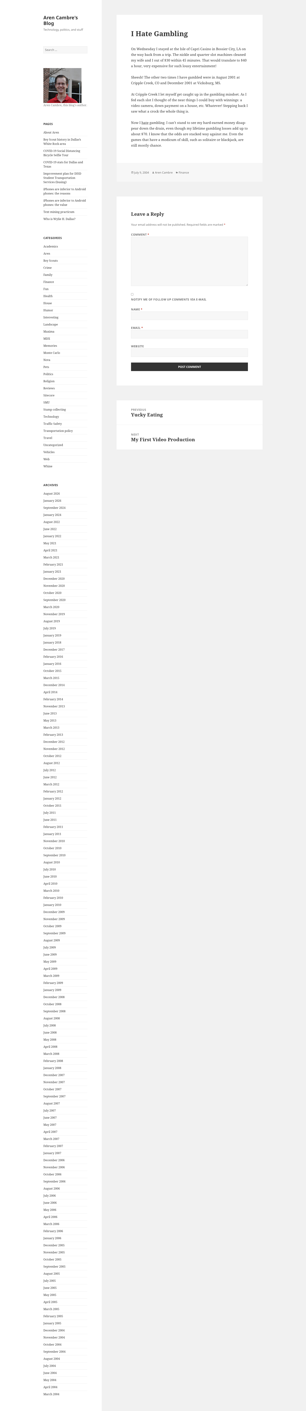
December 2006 (54, 1160)
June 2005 (50, 1288)
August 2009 (51, 940)
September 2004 (54, 1352)
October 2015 (52, 671)
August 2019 (51, 621)
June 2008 (50, 1032)
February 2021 (53, 564)
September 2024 (54, 508)
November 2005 (54, 1252)
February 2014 (53, 699)
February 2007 (53, 1146)
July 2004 (49, 1366)
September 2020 (54, 600)
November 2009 (54, 919)
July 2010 (49, 869)
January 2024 (52, 515)
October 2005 (52, 1259)
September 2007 (54, 1096)
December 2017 (54, 650)
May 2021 (49, 543)
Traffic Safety (52, 424)
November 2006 (54, 1167)
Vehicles (49, 452)
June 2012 (50, 777)
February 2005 (53, 1316)
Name (137, 309)
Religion (49, 381)
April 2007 (50, 1132)
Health (48, 296)
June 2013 (50, 713)
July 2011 (49, 813)
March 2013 (51, 728)
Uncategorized (53, 445)
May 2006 (49, 1210)
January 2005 (52, 1323)
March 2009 (51, 976)
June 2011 (50, 820)
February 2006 (53, 1231)
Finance (48, 282)
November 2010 (54, 841)
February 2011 (53, 827)
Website (137, 346)
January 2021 (52, 572)
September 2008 (54, 1011)
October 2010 (52, 848)
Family (47, 275)
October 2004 (52, 1344)
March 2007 (51, 1139)
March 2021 (51, 557)
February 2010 (53, 898)
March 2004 (51, 1394)
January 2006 (52, 1238)
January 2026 (52, 501)
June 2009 (50, 954)
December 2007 (54, 1075)
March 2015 (51, 678)
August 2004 (51, 1359)
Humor (48, 310)
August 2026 (51, 494)
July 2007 (49, 1110)
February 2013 (53, 735)
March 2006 (51, 1224)
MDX (46, 339)
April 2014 (50, 692)
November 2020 (54, 586)
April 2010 (50, 884)
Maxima (48, 331)
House (47, 303)
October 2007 (52, 1089)
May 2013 (49, 720)
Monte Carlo (51, 353)
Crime (47, 268)
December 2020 (54, 579)
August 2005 (51, 1274)
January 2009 (52, 990)
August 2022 (51, 522)
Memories (50, 346)
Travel (47, 438)
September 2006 (54, 1181)
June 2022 (50, 529)
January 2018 (52, 642)
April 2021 (50, 550)
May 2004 (49, 1380)
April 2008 (50, 1047)
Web (46, 459)
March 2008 (51, 1054)
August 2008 (51, 1018)
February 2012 (53, 791)
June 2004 (50, 1373)
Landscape (50, 324)
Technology (51, 417)
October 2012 (52, 756)
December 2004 (54, 1330)
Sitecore (49, 395)
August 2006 (51, 1188)
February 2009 (53, 983)
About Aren (51, 132)
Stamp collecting (54, 409)
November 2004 (54, 1337)
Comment (140, 234)
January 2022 (52, 536)
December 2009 (54, 912)
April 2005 (50, 1302)
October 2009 (52, 926)
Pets (46, 367)
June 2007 (50, 1118)
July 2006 (49, 1196)
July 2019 (49, 628)
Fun (46, 289)
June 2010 (50, 876)
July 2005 (49, 1281)
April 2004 (50, 1387)
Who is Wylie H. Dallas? (59, 219)
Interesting (50, 317)
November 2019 (54, 614)
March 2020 (51, 607)
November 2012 (54, 749)
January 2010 (52, 905)
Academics (50, 246)
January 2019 (52, 635)
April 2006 (50, 1217)
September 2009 (54, 933)
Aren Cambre (164, 172)
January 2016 (52, 664)
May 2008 (49, 1040)
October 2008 (52, 1004)
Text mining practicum (58, 212)
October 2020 (52, 593)
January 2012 (52, 798)
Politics (48, 374)
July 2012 (49, 770)
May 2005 (49, 1295)
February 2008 (53, 1061)
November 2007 (54, 1082)
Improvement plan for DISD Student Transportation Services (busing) (62, 178)
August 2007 (51, 1103)
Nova (46, 360)
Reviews (49, 388)
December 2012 (54, 742)
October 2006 (52, 1174)
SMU (46, 402)
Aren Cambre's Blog (60, 20)
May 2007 (49, 1125)
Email (137, 328)
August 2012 (51, 763)
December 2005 (54, 1245)
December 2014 (54, 685)
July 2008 (49, 1025)
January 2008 (52, 1068)
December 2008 (54, 997)
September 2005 (54, 1266)
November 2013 (54, 706)
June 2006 (50, 1203)
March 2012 (51, 784)
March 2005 (51, 1309)
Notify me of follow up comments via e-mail (168, 299)
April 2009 (50, 969)
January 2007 (52, 1153)
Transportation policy (58, 431)
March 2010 (51, 891)
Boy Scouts (50, 261)
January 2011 (52, 834)
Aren (46, 253)
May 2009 (49, 962)
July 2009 (49, 947)
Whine (47, 466)
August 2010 (51, 862)
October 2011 (52, 806)
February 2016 (53, 657)
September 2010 (54, 855)
